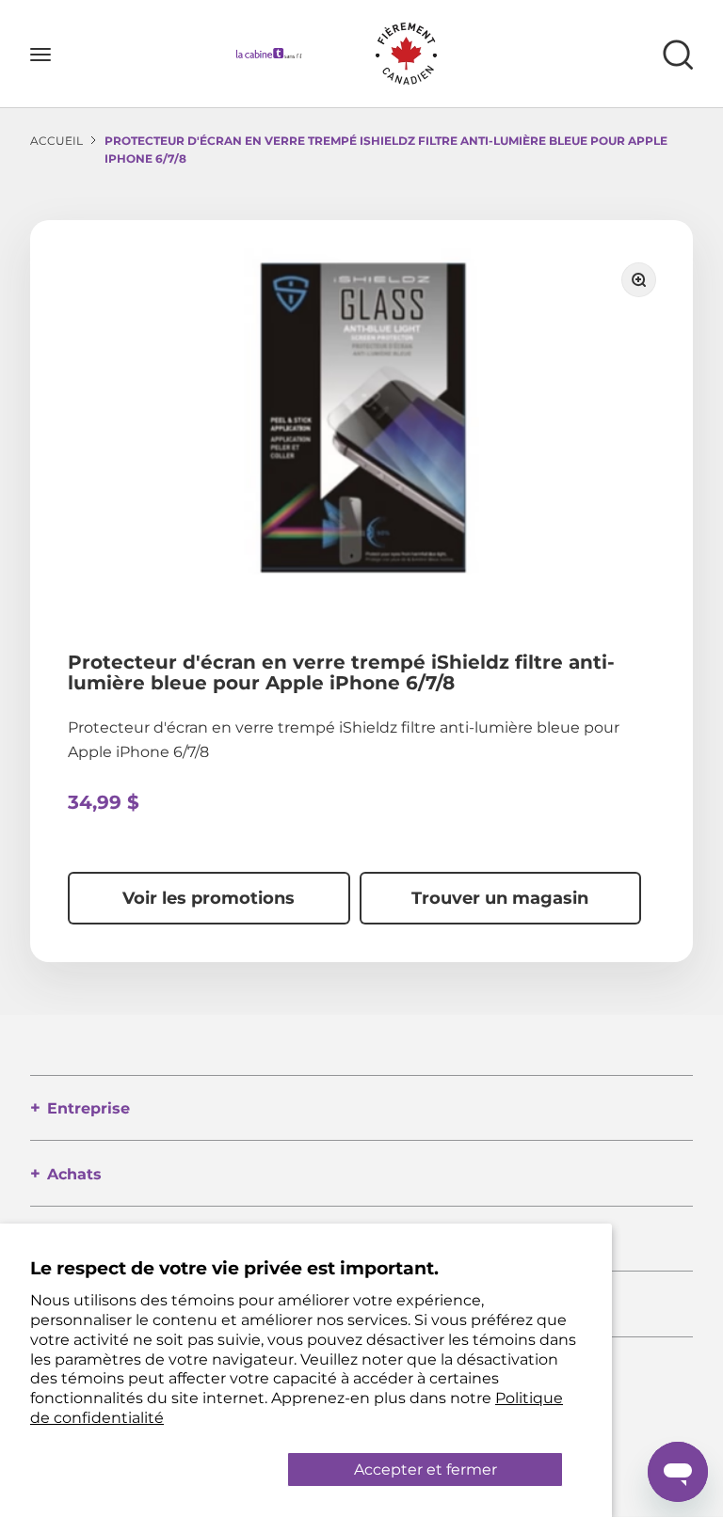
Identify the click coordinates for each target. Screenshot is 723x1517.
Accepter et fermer (425, 1469)
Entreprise (88, 1108)
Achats (74, 1174)
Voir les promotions (208, 898)
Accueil (56, 141)
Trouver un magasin (499, 898)
